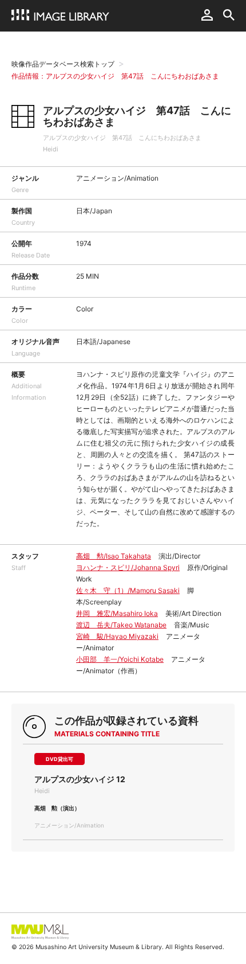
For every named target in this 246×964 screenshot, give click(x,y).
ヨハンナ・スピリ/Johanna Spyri (128, 567)
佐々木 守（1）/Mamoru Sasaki (128, 590)
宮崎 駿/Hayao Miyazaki (117, 636)
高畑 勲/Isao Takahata (113, 556)
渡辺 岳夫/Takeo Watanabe (121, 624)
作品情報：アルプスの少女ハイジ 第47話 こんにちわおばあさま (115, 76)
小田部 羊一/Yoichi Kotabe (120, 659)
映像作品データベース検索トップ (62, 64)
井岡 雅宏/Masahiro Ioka (117, 613)
